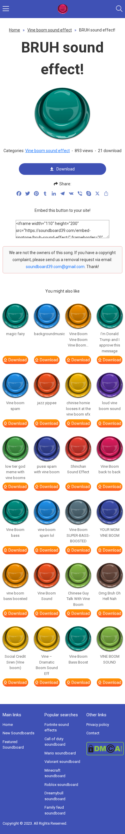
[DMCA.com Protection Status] (104, 748)
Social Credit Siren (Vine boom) (15, 662)
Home (14, 30)
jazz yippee (46, 403)
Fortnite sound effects (56, 727)
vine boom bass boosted (15, 596)
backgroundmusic (47, 334)
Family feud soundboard (54, 810)
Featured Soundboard (13, 745)
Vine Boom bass (15, 532)
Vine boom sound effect (49, 30)
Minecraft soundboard (54, 773)
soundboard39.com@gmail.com (55, 266)
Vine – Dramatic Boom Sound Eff (47, 665)
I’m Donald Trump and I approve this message (109, 342)
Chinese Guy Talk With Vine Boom (78, 599)
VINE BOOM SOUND (109, 659)
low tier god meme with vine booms (15, 472)
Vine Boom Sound (47, 596)
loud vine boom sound (110, 406)
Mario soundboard (60, 753)
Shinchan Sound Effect (78, 469)
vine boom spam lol (47, 532)
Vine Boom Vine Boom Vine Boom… (78, 339)
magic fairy (15, 334)
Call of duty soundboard (54, 742)
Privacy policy (97, 724)
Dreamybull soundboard (54, 796)
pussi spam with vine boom (47, 469)
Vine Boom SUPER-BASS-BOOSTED (78, 535)
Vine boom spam (15, 406)
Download (65, 169)
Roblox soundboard (61, 784)
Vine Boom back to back (110, 469)
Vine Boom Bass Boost (78, 659)
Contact (92, 733)
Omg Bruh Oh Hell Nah (110, 596)
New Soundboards (18, 733)
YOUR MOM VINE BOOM (109, 532)
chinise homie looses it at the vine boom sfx (78, 408)
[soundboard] (63, 9)
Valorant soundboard (62, 761)
